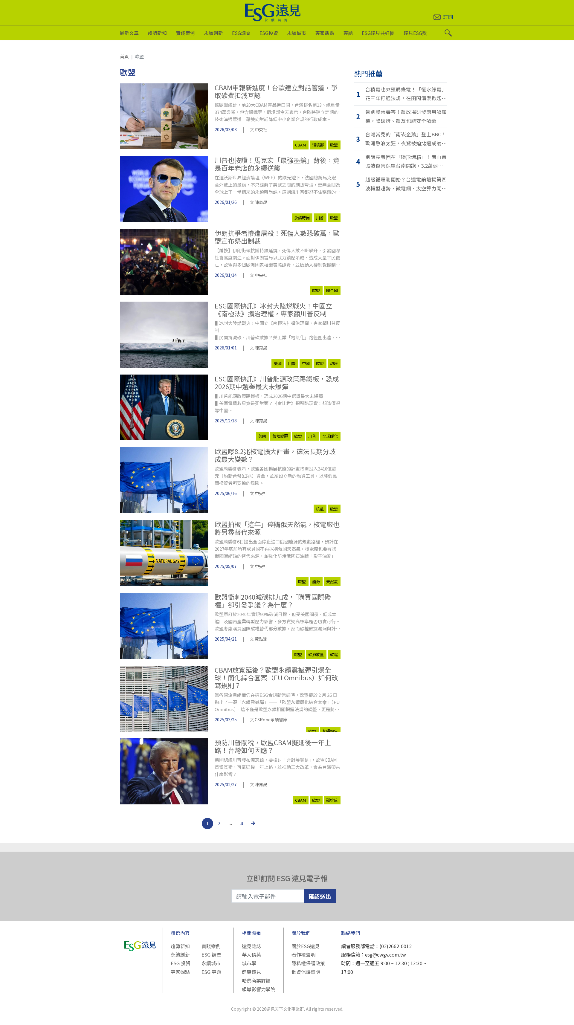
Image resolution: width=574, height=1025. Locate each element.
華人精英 (251, 954)
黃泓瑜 (261, 639)
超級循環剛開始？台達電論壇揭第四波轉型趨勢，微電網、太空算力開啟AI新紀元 (406, 184)
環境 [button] (334, 363)
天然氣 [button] (332, 581)
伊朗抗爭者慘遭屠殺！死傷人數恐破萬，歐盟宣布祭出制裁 (277, 237)
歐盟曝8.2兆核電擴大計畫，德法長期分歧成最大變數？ (275, 455)
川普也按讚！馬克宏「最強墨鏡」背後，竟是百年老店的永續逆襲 (277, 164)
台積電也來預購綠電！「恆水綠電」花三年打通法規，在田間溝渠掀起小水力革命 (406, 94)
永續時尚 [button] (302, 218)
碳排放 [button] (332, 800)
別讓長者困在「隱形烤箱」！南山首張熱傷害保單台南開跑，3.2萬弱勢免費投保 (406, 161)
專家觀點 (324, 32)
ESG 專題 (211, 971)
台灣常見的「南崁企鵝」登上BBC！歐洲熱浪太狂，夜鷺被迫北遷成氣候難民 (406, 139)
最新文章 (129, 32)
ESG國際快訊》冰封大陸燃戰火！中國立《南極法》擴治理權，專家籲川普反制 (273, 309)
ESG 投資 (180, 963)
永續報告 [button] (330, 731)
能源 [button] (316, 581)
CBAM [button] (300, 145)
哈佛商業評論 (256, 980)
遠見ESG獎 (415, 32)
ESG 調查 (211, 954)
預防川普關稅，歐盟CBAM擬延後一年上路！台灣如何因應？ (273, 746)
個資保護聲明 (305, 971)
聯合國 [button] (332, 290)
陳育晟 (261, 202)
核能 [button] (320, 509)
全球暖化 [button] (330, 436)
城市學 (249, 963)
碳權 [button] (334, 654)
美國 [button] (278, 363)
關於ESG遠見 (305, 946)
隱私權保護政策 (308, 963)
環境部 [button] (318, 145)
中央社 (261, 129)
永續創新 (213, 32)
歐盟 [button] (334, 145)
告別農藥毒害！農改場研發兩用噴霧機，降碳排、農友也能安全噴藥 (406, 116)
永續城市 (296, 32)
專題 (348, 32)
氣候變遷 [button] (280, 436)
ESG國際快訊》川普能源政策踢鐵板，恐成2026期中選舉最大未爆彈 (277, 382)
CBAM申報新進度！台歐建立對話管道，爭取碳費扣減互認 (276, 91)
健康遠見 (251, 971)
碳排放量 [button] (316, 654)
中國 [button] (306, 363)
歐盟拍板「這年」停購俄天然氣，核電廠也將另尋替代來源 (277, 528)
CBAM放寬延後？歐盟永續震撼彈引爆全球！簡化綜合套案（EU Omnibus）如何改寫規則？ (276, 677)
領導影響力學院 (258, 989)
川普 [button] (320, 218)
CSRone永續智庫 (271, 719)
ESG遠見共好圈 (378, 32)
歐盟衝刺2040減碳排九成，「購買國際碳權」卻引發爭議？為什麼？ (273, 601)
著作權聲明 (303, 954)
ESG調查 (241, 32)
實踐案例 (185, 32)
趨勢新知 (157, 32)
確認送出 (320, 896)
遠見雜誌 (251, 946)
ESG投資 (268, 32)
